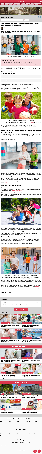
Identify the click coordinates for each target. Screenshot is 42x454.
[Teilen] (35, 451)
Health (1, 431)
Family (35, 431)
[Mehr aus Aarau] (21, 382)
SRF (4, 138)
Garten (6, 182)
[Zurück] (0, 1)
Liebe (18, 431)
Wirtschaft (2, 423)
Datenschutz (18, 445)
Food (1, 433)
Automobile (28, 433)
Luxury (27, 431)
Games (27, 423)
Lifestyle (6, 5)
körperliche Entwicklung (17, 190)
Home (2, 5)
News (1, 421)
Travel (18, 433)
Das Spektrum (24, 187)
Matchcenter (28, 421)
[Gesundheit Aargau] (21, 17)
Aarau (5, 29)
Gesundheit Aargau (12, 5)
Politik (10, 421)
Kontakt (13, 445)
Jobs (10, 445)
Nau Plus (18, 423)
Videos (10, 423)
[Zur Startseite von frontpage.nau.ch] (21, 1)
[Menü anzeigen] (41, 1)
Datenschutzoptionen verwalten (35, 445)
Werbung (2, 445)
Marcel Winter (6, 27)
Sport (18, 421)
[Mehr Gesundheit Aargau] (21, 346)
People (35, 421)
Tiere (10, 433)
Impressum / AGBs (25, 445)
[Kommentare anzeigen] (39, 451)
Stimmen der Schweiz (38, 423)
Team (6, 445)
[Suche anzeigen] (39, 1)
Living (10, 431)
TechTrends (36, 433)
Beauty (1, 435)
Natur (32, 122)
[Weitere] (40, 4)
